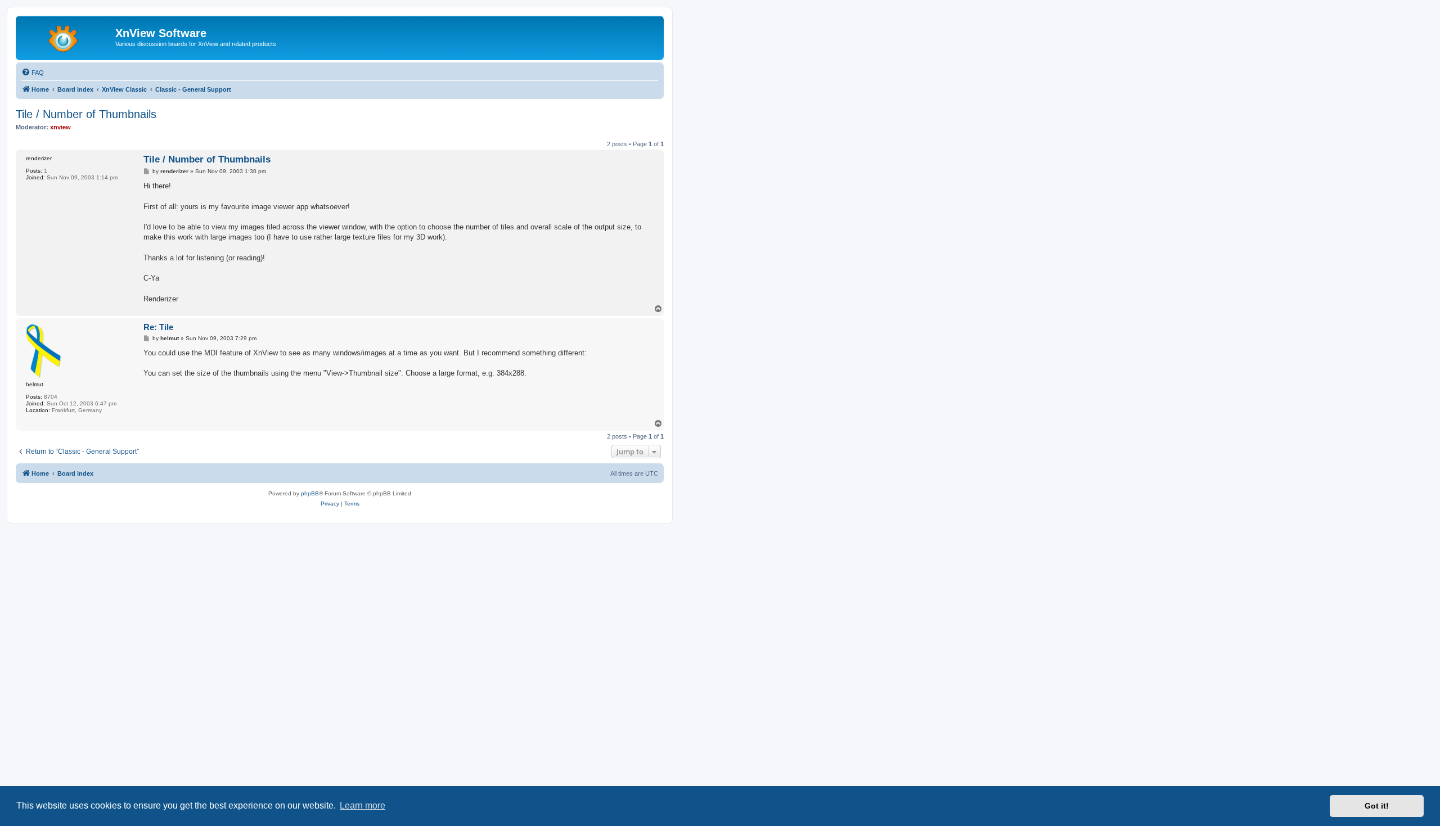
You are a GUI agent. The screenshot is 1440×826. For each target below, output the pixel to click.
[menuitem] (32, 72)
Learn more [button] (362, 805)
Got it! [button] (1377, 805)
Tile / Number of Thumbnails (86, 114)
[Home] (67, 37)
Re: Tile (158, 327)
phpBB (310, 493)
